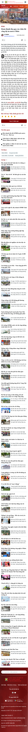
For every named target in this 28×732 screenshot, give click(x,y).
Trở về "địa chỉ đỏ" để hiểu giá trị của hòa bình (13, 175)
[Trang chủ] (11, 6)
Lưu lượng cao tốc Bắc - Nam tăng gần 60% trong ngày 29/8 (14, 266)
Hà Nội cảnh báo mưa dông (9, 604)
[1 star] (2, 116)
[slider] (14, 19)
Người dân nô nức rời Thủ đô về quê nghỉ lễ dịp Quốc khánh (14, 638)
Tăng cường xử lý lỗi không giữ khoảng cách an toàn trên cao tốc (12, 301)
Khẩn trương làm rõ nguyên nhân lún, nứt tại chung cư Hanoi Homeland (13, 627)
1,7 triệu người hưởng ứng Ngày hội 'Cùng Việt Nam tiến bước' (13, 196)
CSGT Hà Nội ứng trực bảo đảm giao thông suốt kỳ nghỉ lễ (14, 417)
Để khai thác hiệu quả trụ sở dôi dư (11, 186)
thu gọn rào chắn (13, 153)
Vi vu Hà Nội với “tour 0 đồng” (10, 484)
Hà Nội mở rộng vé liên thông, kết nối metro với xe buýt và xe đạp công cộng (12, 395)
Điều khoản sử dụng (11, 685)
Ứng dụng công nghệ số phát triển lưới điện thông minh (13, 527)
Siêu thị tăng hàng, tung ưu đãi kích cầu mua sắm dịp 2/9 (12, 337)
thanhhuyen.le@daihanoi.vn (9, 36)
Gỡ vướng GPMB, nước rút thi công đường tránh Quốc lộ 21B (13, 326)
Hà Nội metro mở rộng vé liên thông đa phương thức (12, 278)
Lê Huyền (6, 34)
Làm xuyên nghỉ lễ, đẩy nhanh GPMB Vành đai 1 (14, 208)
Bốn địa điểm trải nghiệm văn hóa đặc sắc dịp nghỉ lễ (13, 243)
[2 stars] (5, 116)
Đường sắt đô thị (19, 155)
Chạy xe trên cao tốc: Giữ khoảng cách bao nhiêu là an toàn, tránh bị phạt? (13, 360)
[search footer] (3, 672)
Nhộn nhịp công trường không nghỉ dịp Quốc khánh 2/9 (12, 231)
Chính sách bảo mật (22, 685)
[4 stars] (11, 116)
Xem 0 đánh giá (14, 121)
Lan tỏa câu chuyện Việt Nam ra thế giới (13, 659)
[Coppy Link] (25, 40)
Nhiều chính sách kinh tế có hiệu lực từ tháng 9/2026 (12, 440)
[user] (25, 2)
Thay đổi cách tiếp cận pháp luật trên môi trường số (13, 594)
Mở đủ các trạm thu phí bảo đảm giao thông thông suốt (12, 372)
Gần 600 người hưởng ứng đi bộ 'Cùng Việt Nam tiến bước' (13, 384)
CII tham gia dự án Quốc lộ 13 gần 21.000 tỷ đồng (13, 254)
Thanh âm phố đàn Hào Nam (9, 649)
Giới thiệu (3, 685)
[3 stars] (8, 116)
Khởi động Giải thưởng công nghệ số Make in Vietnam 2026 (13, 549)
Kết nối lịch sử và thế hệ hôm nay (11, 538)
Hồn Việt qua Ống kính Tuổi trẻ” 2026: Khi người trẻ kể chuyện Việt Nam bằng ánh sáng (13, 571)
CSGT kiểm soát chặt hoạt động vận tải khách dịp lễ (12, 504)
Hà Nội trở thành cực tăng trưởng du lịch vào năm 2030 (13, 428)
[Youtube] (15, 693)
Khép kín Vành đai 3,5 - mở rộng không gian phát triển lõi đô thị (12, 615)
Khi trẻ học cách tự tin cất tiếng (10, 406)
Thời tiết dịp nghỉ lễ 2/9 (8, 494)
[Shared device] (22, 40)
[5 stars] (14, 116)
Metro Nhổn (4, 153)
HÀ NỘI (21, 6)
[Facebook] (13, 693)
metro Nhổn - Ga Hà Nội (7, 155)
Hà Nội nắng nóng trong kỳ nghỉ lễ (11, 451)
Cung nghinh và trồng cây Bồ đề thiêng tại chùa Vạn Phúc (13, 473)
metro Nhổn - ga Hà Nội (14, 102)
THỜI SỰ (15, 6)
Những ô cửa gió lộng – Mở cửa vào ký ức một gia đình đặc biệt (13, 516)
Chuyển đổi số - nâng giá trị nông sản (12, 583)
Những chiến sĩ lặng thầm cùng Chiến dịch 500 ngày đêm (13, 349)
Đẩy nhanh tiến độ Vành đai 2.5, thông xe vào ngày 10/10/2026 (13, 163)
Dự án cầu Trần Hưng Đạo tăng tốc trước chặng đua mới (13, 289)
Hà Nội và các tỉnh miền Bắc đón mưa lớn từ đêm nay (13, 220)
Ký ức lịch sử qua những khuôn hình (12, 560)
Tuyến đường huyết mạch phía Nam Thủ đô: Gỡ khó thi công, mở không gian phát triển (13, 313)
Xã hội (3, 26)
